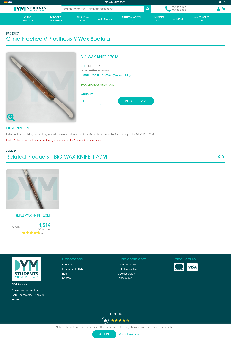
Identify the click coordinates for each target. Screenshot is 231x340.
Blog (64, 273)
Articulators (105, 19)
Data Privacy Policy (129, 269)
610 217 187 (179, 7)
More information (129, 334)
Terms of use (125, 278)
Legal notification (127, 264)
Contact (178, 19)
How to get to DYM (201, 19)
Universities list (158, 19)
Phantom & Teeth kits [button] (131, 19)
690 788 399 (179, 10)
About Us (67, 264)
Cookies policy (126, 273)
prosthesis (60, 39)
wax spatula (94, 39)
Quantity (87, 93)
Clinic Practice (24, 39)
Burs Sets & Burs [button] (83, 19)
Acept (104, 334)
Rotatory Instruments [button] (55, 19)
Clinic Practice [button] (28, 19)
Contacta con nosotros (25, 290)
